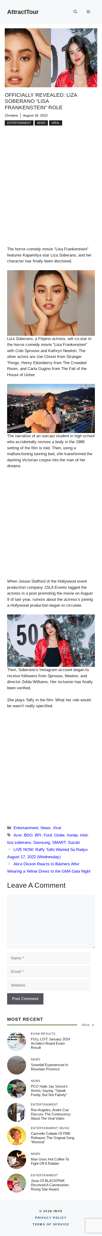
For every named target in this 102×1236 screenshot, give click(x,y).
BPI (38, 835)
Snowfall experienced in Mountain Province (49, 1067)
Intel (84, 835)
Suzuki (74, 842)
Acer (18, 835)
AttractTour (23, 11)
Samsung (41, 842)
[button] (75, 12)
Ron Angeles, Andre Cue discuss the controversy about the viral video (51, 1114)
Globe (59, 835)
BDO (28, 835)
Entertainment (19, 123)
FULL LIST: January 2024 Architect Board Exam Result (50, 1043)
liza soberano (19, 842)
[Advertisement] (51, 193)
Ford (48, 835)
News (41, 123)
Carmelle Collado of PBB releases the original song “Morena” (52, 1137)
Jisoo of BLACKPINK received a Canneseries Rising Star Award (50, 1185)
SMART (58, 842)
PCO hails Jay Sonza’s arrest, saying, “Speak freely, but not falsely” (49, 1090)
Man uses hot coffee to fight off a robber (50, 1161)
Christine (11, 115)
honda (72, 835)
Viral (55, 123)
